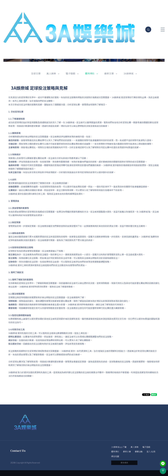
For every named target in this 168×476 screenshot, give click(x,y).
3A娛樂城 (128, 73)
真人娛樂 (134, 447)
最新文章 (109, 73)
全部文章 (36, 73)
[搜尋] (148, 29)
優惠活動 (139, 451)
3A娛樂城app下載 (119, 447)
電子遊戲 (70, 73)
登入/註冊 (151, 451)
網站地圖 (115, 456)
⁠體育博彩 (89, 73)
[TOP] (163, 471)
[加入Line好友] (163, 464)
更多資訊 (124, 462)
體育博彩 (115, 451)
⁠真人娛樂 (51, 73)
